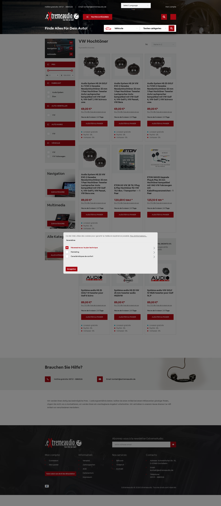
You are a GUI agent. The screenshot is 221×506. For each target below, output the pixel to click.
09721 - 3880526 (66, 7)
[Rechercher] (164, 17)
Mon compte (171, 7)
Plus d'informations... (138, 236)
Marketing (75, 252)
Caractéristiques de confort (82, 256)
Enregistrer (71, 269)
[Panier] (173, 17)
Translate (139, 9)
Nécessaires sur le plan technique (84, 247)
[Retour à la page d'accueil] (62, 16)
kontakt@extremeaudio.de (95, 7)
